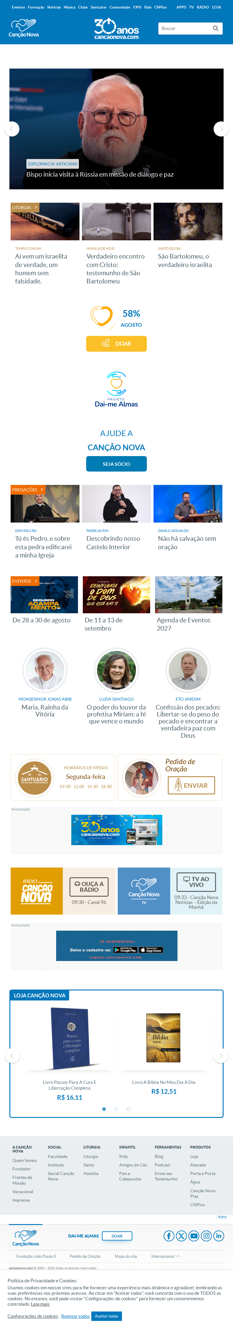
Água (195, 1181)
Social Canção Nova (61, 1176)
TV (191, 7)
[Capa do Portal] (116, 27)
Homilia (90, 1173)
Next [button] (221, 129)
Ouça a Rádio (92, 887)
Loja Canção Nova (40, 995)
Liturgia (90, 1156)
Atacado (198, 1164)
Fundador (21, 1168)
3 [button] (128, 1109)
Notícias (54, 7)
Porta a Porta (202, 1173)
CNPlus (197, 1204)
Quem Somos (24, 1160)
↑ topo (221, 1217)
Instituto (56, 1164)
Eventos (18, 7)
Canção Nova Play (202, 1193)
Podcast (162, 1164)
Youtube (194, 1236)
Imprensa (21, 1200)
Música (69, 7)
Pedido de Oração (85, 1256)
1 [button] (104, 1109)
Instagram (206, 1236)
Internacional (162, 1256)
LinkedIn (219, 1236)
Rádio (203, 7)
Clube (83, 7)
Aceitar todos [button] (106, 1316)
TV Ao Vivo (199, 882)
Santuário (98, 7)
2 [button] (116, 1109)
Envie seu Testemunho (166, 1176)
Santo (88, 1164)
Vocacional (22, 1191)
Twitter (181, 1236)
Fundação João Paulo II (36, 1256)
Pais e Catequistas (130, 1176)
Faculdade (57, 1156)
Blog (159, 1156)
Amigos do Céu (133, 1164)
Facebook (169, 1236)
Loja (194, 1156)
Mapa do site (126, 1256)
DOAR (123, 343)
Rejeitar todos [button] (75, 1316)
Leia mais (40, 1304)
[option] (116, 129)
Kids (123, 1156)
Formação (36, 7)
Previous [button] (11, 129)
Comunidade (120, 7)
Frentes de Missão (22, 1180)
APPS (181, 7)
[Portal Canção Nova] (24, 28)
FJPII (137, 7)
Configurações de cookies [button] (33, 1316)
